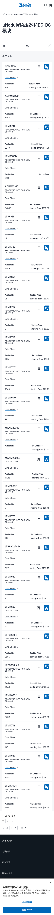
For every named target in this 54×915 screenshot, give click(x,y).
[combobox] (50, 45)
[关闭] (50, 882)
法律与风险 (7, 840)
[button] (4, 45)
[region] (27, 896)
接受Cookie (27, 909)
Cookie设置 (27, 901)
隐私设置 (6, 862)
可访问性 (6, 851)
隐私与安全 (7, 873)
